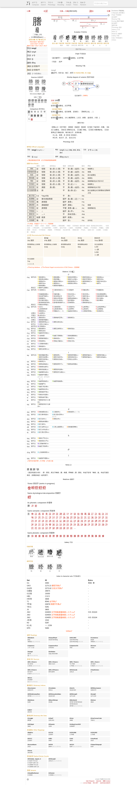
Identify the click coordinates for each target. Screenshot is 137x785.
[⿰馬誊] (36, 506)
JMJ (36, 46)
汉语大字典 (33, 44)
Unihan (68, 631)
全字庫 (40, 44)
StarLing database (34, 267)
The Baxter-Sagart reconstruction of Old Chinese (57, 267)
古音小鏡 (50, 461)
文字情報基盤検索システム (62, 612)
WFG (86, 95)
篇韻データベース (41, 223)
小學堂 (31, 223)
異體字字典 (30, 46)
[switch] (43, 94)
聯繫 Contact (106, 781)
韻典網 (51, 223)
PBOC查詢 (33, 42)
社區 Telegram (90, 781)
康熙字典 (40, 42)
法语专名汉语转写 (105, 783)
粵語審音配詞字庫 (34, 160)
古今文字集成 (87, 783)
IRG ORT (95, 783)
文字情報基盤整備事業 (49, 160)
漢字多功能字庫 (34, 461)
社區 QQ (98, 781)
